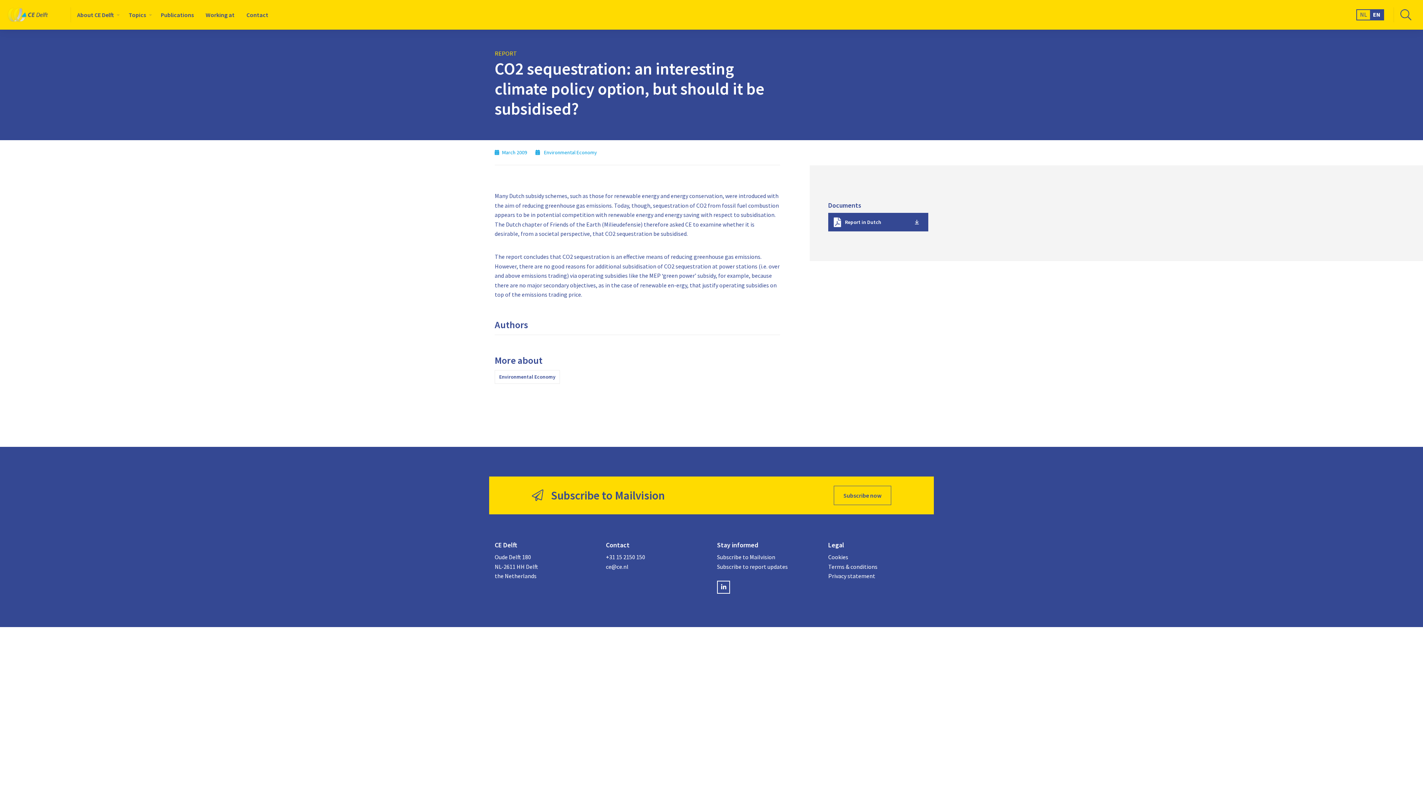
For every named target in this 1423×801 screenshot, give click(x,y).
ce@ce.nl (617, 566)
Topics (137, 15)
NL (1363, 14)
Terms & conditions (853, 566)
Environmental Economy (527, 376)
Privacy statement (851, 576)
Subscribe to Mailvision (746, 557)
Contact (257, 15)
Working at (220, 15)
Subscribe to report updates (752, 566)
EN (1376, 14)
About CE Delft (95, 15)
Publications (177, 15)
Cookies (838, 557)
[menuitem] (97, 15)
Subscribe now (862, 495)
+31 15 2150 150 (625, 557)
